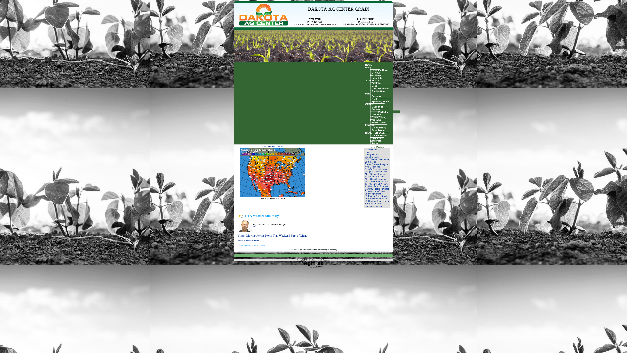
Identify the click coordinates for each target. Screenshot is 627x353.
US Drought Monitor (374, 194)
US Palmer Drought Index (377, 196)
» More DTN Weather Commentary (248, 240)
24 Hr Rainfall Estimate (375, 179)
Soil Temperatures (373, 203)
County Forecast (372, 154)
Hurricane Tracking (373, 206)
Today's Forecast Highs (272, 146)
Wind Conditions (372, 167)
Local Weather (371, 149)
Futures (376, 109)
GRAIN (369, 104)
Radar (367, 152)
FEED (368, 93)
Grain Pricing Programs (378, 118)
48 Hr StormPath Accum (376, 184)
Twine (375, 143)
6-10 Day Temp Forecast (376, 186)
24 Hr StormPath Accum (376, 181)
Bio (254, 227)
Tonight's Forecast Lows (376, 171)
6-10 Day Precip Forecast (377, 189)
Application (378, 91)
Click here (293, 250)
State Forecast (372, 157)
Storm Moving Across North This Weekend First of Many (272, 235)
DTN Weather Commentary (377, 159)
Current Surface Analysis (376, 164)
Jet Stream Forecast (374, 176)
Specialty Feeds (381, 101)
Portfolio (383, 111)
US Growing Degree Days (377, 201)
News (368, 67)
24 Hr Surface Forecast (376, 174)
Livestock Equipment (376, 139)
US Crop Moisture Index (376, 198)
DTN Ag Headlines (375, 73)
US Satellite (370, 162)
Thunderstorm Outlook (375, 191)
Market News (379, 122)
